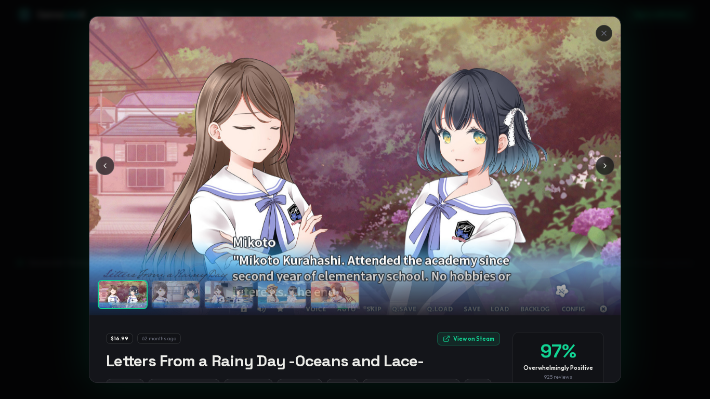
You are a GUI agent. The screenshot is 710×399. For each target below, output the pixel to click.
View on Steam (473, 338)
